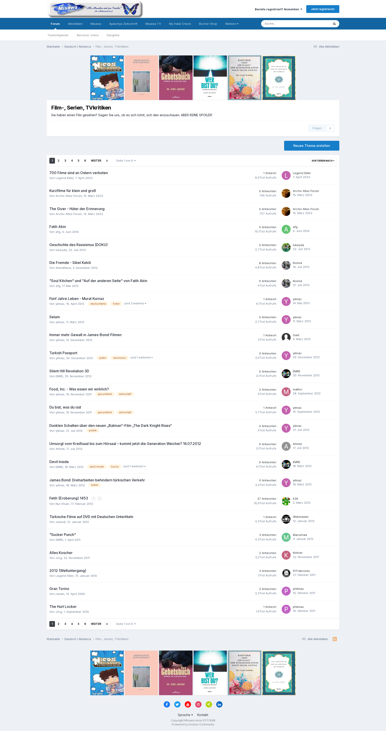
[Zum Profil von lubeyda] (286, 247)
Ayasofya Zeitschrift (123, 23)
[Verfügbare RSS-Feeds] (334, 639)
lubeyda (61, 250)
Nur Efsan (62, 504)
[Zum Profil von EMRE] (286, 373)
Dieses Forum (314, 23)
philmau (298, 588)
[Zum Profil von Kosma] (286, 265)
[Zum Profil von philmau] (286, 591)
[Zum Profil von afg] (286, 229)
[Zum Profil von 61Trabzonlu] (286, 573)
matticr (297, 389)
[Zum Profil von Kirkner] (286, 555)
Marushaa (300, 535)
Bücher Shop (208, 23)
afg (58, 232)
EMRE (59, 376)
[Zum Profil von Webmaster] (286, 519)
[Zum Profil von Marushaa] (286, 537)
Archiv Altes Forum (69, 196)
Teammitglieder (58, 35)
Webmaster (301, 516)
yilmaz (60, 303)
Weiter (96, 160)
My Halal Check (180, 23)
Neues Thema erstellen (311, 145)
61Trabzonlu (301, 571)
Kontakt (202, 715)
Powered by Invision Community (193, 724)
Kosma (297, 263)
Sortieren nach (322, 160)
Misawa (95, 23)
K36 (295, 498)
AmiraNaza (63, 268)
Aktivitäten (75, 23)
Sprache (184, 715)
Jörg (59, 558)
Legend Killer (64, 178)
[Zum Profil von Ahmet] (286, 446)
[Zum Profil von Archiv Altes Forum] (286, 193)
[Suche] (334, 23)
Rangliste (113, 35)
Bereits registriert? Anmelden (277, 9)
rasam (60, 594)
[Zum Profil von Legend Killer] (286, 175)
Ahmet (60, 449)
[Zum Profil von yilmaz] (286, 301)
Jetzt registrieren (323, 9)
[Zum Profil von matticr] (286, 391)
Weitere (231, 23)
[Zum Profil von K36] (286, 501)
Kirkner (298, 552)
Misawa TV (153, 23)
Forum (55, 23)
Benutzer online (88, 35)
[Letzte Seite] (107, 161)
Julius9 (60, 522)
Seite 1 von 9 (125, 160)
